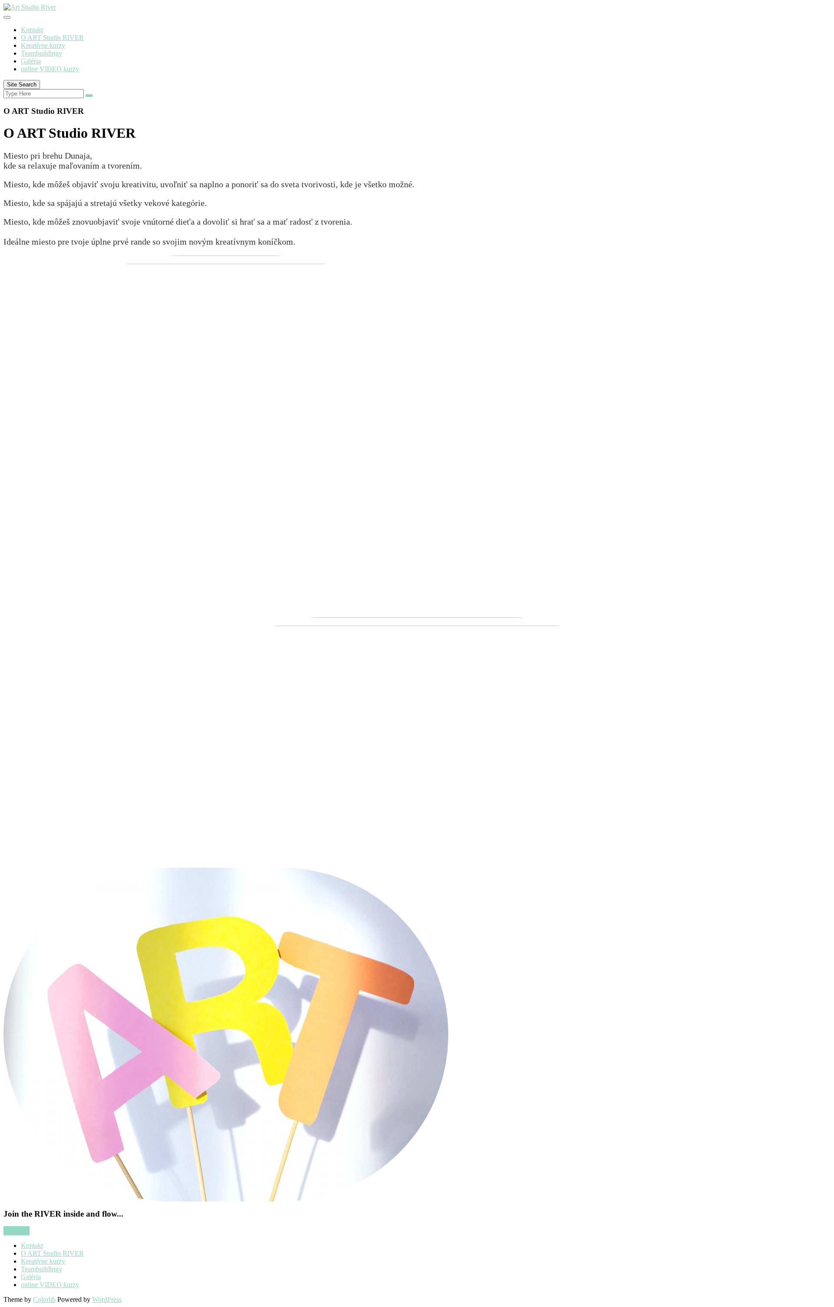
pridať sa (16, 1230)
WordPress (107, 1299)
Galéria (31, 61)
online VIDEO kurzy (50, 69)
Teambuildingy (41, 53)
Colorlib (44, 1299)
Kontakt (32, 29)
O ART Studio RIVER (52, 37)
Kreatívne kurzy (43, 45)
